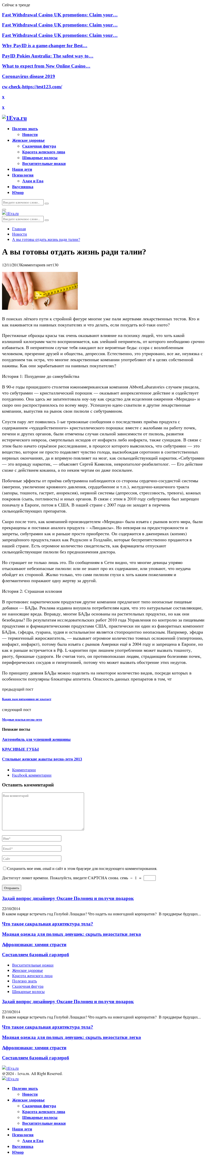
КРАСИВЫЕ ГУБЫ (20, 749)
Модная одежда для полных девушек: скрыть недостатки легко (71, 934)
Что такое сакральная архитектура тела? (47, 923)
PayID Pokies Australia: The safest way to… (47, 56)
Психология (23, 175)
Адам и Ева (32, 181)
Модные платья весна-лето (22, 719)
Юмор (18, 192)
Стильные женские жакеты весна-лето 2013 (42, 759)
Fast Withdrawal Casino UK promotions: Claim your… (60, 14)
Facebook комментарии (31, 775)
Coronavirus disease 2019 (28, 76)
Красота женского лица (43, 152)
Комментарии (24, 769)
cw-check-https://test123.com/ (32, 86)
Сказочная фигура (39, 146)
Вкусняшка (22, 186)
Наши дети (22, 169)
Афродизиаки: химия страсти (34, 944)
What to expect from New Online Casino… (46, 66)
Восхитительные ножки (44, 163)
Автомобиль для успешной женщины (36, 739)
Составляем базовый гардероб (35, 954)
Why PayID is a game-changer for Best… (44, 45)
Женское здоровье (28, 140)
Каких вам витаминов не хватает (26, 699)
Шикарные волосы (40, 157)
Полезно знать (25, 128)
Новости (30, 134)
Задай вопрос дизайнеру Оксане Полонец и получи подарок (68, 898)
